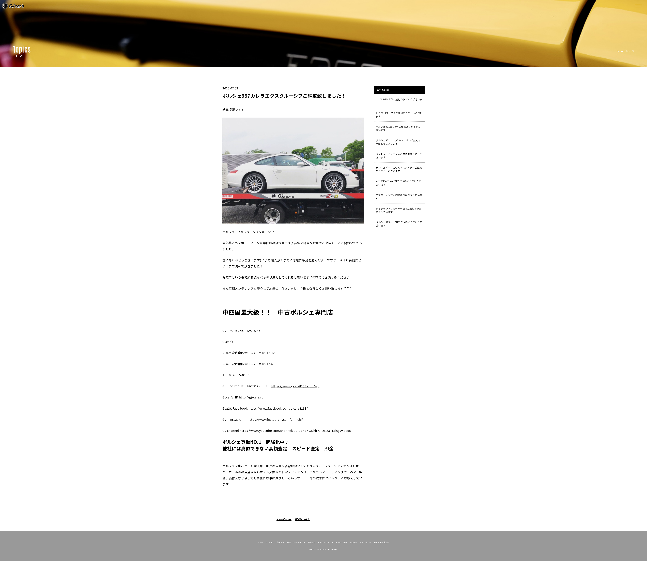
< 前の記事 (283, 519)
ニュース (260, 542)
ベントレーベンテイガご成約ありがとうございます (399, 155)
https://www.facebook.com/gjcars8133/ (278, 408)
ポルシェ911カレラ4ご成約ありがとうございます (398, 128)
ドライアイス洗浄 (339, 542)
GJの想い (270, 542)
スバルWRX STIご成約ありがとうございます (399, 101)
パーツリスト (299, 542)
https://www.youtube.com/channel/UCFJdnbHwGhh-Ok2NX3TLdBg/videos (295, 430)
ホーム (620, 51)
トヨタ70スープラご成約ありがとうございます (399, 114)
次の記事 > (302, 519)
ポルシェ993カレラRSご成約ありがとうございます (399, 223)
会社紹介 (353, 542)
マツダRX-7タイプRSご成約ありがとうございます (398, 183)
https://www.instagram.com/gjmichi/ (275, 419)
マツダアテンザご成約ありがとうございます (399, 196)
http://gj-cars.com (253, 397)
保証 (289, 542)
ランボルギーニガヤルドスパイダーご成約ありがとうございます (399, 169)
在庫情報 (281, 542)
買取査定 (311, 542)
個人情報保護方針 (381, 542)
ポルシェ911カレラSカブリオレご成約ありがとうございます (398, 142)
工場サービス (323, 542)
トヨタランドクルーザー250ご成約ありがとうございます (399, 210)
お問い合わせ (365, 542)
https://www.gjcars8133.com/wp (295, 386)
